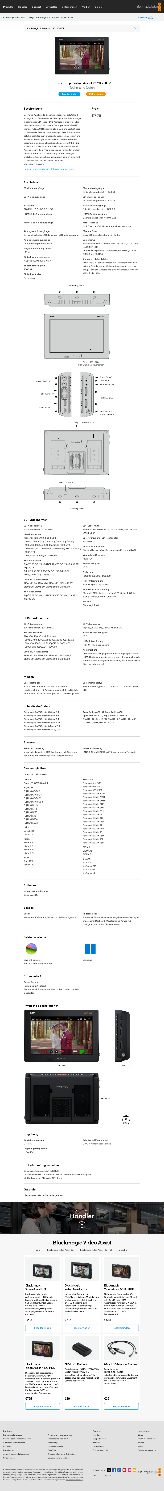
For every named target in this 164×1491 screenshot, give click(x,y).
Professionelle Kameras (12, 1435)
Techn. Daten (66, 17)
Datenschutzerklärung (147, 1450)
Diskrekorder (8, 1450)
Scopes (55, 17)
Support (36, 6)
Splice (98, 6)
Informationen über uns (147, 1438)
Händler (22, 6)
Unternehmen (69, 6)
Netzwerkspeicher (55, 1446)
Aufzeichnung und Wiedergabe (16, 1454)
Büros (140, 1435)
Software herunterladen (62, 169)
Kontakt (96, 1442)
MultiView (52, 1450)
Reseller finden (69, 93)
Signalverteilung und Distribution (62, 1454)
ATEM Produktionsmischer (14, 1442)
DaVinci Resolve (17, 1438)
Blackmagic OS (43, 17)
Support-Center (99, 1438)
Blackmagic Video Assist (14, 17)
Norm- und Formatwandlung (60, 1435)
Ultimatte (7, 1446)
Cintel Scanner (9, 1458)
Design (31, 17)
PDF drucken (96, 93)
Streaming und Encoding (58, 1458)
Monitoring (52, 1442)
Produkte (8, 6)
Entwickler (51, 6)
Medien (86, 6)
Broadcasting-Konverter (58, 1438)
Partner (141, 1442)
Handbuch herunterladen (36, 169)
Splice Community (100, 1450)
